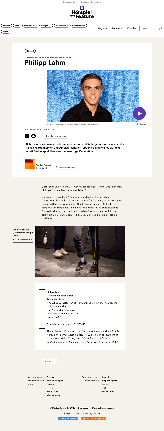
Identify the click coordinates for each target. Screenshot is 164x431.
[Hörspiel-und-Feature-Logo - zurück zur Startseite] (82, 12)
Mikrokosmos (107, 391)
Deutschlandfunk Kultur (91, 2)
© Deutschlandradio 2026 (62, 408)
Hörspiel (6, 25)
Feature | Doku (30, 25)
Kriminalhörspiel (55, 380)
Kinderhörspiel (78, 25)
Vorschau (132, 28)
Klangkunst (46, 25)
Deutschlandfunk (70, 2)
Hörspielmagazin (109, 380)
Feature (50, 384)
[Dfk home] (93, 419)
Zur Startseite (49, 361)
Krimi (17, 25)
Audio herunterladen (57, 136)
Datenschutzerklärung (103, 408)
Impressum (83, 408)
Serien (5, 31)
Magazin (102, 28)
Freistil (104, 387)
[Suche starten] (160, 28)
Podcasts (117, 28)
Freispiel (51, 377)
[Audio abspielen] (139, 113)
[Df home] (68, 419)
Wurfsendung (62, 25)
